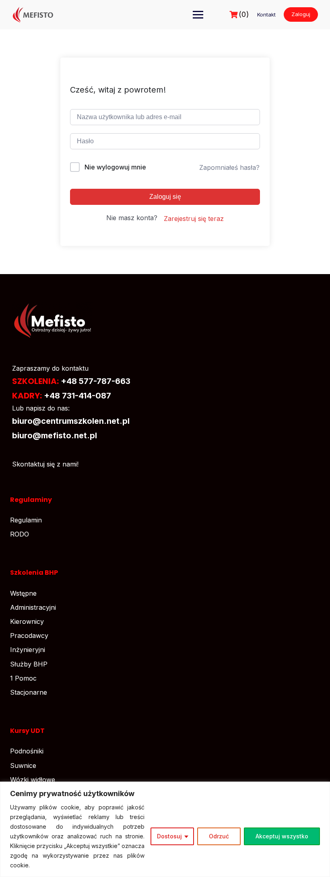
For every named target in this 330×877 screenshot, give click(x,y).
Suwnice (23, 765)
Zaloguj (300, 14)
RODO (19, 534)
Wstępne (23, 593)
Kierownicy (27, 621)
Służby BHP (28, 664)
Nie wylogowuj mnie (115, 167)
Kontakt (266, 14)
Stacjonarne (28, 692)
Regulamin (26, 520)
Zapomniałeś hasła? (229, 167)
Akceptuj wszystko (282, 836)
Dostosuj (169, 836)
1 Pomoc (23, 678)
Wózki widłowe (32, 780)
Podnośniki (26, 751)
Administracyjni (33, 607)
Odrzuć (219, 836)
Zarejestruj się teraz (194, 219)
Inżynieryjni (27, 650)
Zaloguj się (165, 196)
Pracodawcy (29, 635)
